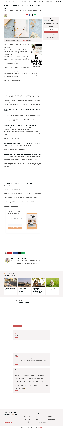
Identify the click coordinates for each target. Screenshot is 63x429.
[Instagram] (9, 422)
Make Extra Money (27, 1)
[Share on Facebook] (29, 15)
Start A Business (41, 1)
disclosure (25, 40)
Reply (16, 337)
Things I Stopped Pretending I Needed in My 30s (24, 290)
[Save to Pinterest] (27, 15)
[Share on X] (32, 15)
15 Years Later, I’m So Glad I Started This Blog (10, 290)
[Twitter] (5, 422)
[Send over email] (35, 15)
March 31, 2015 (17, 333)
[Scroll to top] (61, 426)
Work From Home (34, 1)
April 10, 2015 (17, 356)
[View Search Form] (60, 1)
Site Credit (40, 427)
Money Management (49, 1)
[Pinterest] (11, 422)
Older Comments (16, 407)
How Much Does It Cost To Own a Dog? (52, 289)
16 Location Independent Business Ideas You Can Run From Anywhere (38, 290)
